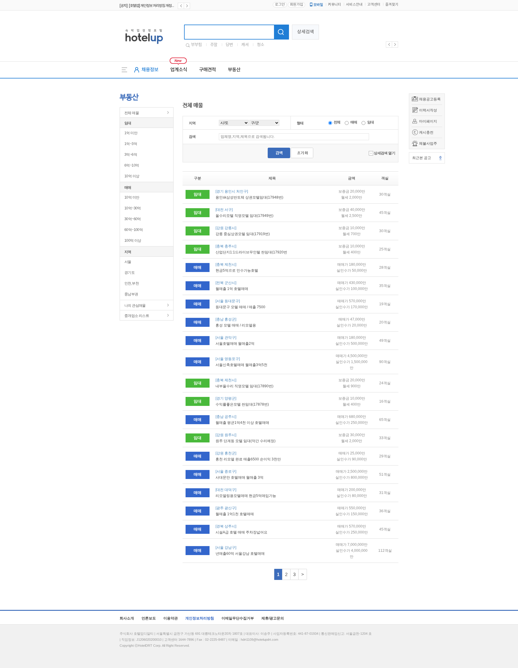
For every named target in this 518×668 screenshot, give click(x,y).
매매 (127, 187)
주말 (213, 45)
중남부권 (131, 294)
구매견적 (207, 69)
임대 (127, 123)
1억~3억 (130, 144)
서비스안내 (354, 5)
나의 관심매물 (135, 305)
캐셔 (245, 45)
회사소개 (127, 618)
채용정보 (149, 69)
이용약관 (170, 618)
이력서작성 (428, 110)
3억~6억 (130, 154)
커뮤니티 (334, 5)
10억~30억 (132, 208)
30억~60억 (132, 219)
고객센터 (373, 5)
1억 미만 (130, 133)
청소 (260, 45)
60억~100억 (133, 230)
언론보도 (148, 618)
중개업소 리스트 (136, 316)
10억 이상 (131, 176)
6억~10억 (131, 165)
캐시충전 (426, 132)
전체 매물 (131, 113)
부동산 (234, 69)
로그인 (280, 5)
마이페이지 (428, 121)
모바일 (318, 5)
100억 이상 (132, 240)
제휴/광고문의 (272, 618)
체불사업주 (428, 143)
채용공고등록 (430, 99)
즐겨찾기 (391, 5)
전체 (337, 122)
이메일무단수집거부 (238, 618)
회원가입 (296, 5)
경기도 (129, 272)
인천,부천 (131, 283)
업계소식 (178, 69)
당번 (229, 45)
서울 (127, 262)
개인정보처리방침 (199, 618)
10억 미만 (131, 197)
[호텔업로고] (144, 45)
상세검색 (305, 31)
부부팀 (196, 45)
